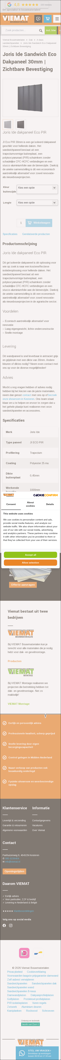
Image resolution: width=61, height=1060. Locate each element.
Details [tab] (50, 504)
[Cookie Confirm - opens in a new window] (45, 495)
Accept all (30, 555)
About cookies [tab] (30, 504)
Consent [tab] (11, 504)
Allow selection (30, 562)
